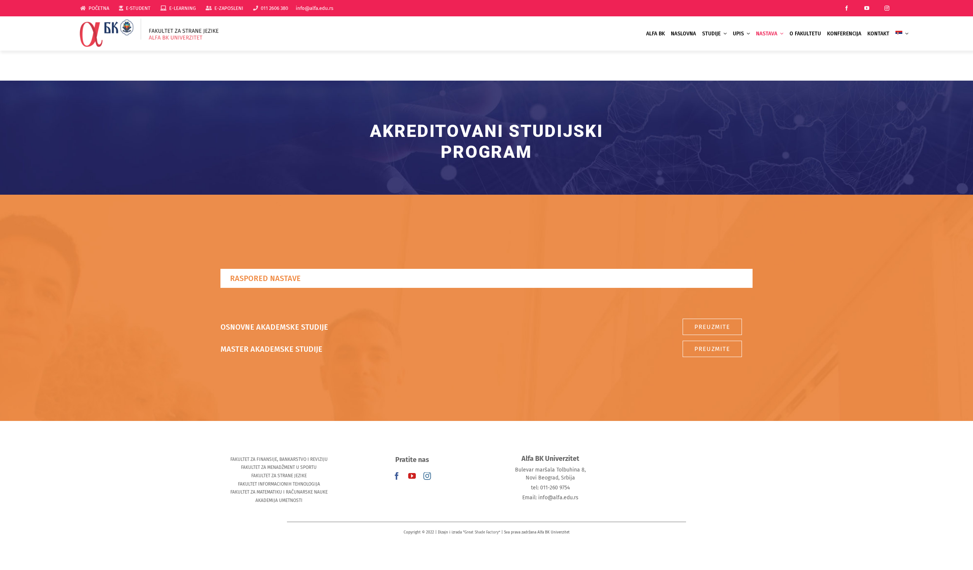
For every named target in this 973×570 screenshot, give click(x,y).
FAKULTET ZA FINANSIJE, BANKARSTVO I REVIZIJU (279, 459)
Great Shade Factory (481, 532)
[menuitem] (901, 33)
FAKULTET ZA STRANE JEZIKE (279, 475)
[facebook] (846, 8)
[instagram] (887, 8)
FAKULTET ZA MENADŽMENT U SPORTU (279, 467)
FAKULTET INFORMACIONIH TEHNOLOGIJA (279, 484)
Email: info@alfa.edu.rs (550, 497)
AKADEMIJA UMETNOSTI (279, 500)
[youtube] (867, 8)
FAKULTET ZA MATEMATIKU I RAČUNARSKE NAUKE (279, 492)
